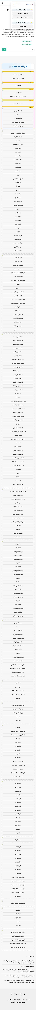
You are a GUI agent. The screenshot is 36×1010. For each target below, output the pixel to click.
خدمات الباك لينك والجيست (18, 491)
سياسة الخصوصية (20, 1002)
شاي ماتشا (18, 480)
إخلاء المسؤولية (21, 999)
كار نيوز (18, 175)
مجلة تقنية (18, 310)
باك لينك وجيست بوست (18, 303)
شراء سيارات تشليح (18, 661)
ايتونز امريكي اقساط (18, 416)
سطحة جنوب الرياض (18, 645)
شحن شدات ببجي (18, 427)
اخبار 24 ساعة (18, 322)
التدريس (18, 288)
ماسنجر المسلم (18, 103)
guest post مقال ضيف (18, 499)
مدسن (18, 190)
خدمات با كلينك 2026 (18, 518)
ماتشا (18, 477)
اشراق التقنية (18, 137)
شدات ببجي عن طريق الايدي (18, 401)
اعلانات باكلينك (18, 537)
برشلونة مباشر (18, 555)
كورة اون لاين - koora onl (18, 765)
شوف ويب (18, 152)
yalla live (18, 720)
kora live (18, 787)
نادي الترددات (18, 201)
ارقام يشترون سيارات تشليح (18, 668)
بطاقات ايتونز (18, 446)
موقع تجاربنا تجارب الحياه (18, 522)
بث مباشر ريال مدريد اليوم (18, 694)
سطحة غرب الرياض (18, 642)
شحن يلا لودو (18, 435)
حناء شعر (18, 469)
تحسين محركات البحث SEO (18, 96)
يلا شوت (18, 544)
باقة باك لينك (18, 93)
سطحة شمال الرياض (18, 638)
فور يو (18, 424)
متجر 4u (18, 397)
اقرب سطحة (18, 649)
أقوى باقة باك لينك (18, 514)
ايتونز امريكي (18, 355)
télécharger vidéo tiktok (18, 947)
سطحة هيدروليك (18, 634)
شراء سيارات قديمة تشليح (18, 676)
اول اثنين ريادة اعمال (18, 74)
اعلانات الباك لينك (18, 276)
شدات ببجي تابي (18, 348)
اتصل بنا (13, 1002)
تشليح (18, 653)
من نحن (28, 999)
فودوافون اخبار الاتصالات (18, 280)
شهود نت (18, 228)
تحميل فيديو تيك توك (18, 936)
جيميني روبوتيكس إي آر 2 (27, 966)
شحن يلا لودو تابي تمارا (18, 408)
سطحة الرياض (18, 623)
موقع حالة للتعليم (18, 318)
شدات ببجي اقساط (18, 336)
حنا (18, 473)
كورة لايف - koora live (18, 877)
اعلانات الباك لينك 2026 (18, 299)
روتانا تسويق (18, 194)
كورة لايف (18, 791)
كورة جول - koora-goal (18, 735)
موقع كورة (18, 840)
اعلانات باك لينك (18, 533)
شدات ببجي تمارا (18, 340)
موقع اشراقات (18, 118)
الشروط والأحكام (12, 999)
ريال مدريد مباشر (18, 559)
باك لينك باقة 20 (18, 506)
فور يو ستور (18, 393)
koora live (18, 746)
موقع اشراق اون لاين (18, 122)
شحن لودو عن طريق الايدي (18, 439)
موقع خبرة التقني (18, 178)
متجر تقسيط (18, 378)
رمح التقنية (18, 216)
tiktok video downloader (18, 943)
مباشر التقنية (18, 235)
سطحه (18, 627)
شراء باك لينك (18, 257)
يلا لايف (18, 698)
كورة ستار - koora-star (18, 731)
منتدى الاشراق (18, 295)
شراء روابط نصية (18, 265)
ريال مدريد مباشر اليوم (18, 705)
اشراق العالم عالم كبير (18, 291)
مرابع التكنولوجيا (18, 144)
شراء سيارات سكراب (18, 657)
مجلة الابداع (18, 197)
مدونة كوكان (18, 167)
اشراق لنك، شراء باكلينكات (18, 273)
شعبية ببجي (18, 443)
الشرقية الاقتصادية (18, 159)
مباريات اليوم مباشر (18, 551)
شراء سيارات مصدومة (18, 672)
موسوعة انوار (18, 247)
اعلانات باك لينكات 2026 (18, 903)
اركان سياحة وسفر (18, 126)
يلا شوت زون (18, 918)
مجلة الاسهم (18, 156)
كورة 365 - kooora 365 (18, 773)
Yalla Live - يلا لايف (18, 761)
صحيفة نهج (18, 171)
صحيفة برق (18, 114)
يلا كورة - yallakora (18, 769)
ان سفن (18, 140)
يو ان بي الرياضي (18, 314)
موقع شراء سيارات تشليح (18, 664)
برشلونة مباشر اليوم (18, 709)
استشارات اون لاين (18, 205)
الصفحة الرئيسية (27, 44)
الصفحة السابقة (27, 41)
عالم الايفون (18, 163)
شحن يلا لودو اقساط (18, 363)
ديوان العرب (18, 525)
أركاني (18, 231)
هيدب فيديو (18, 212)
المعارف (18, 209)
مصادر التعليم (18, 307)
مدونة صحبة (18, 239)
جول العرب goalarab (18, 690)
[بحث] (2, 3)
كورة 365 (18, 683)
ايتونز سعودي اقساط (18, 359)
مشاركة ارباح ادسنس (18, 78)
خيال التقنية (18, 148)
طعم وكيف (18, 224)
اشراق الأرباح (18, 250)
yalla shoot (18, 548)
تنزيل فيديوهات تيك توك (18, 940)
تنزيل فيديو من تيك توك (18, 932)
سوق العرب (18, 503)
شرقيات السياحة (18, 243)
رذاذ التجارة (18, 220)
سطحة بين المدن (18, 630)
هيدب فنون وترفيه (18, 326)
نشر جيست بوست (18, 495)
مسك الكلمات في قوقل (18, 133)
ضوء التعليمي (18, 111)
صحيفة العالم (18, 329)
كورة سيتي (18, 687)
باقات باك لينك (18, 269)
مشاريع (18, 529)
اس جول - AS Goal (18, 776)
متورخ (18, 186)
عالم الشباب (18, 85)
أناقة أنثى (18, 182)
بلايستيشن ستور (18, 450)
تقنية (18, 284)
